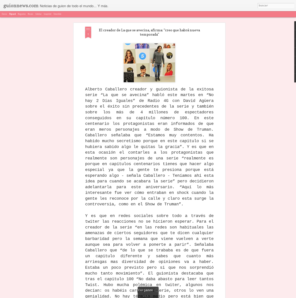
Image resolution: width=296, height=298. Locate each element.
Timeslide (57, 14)
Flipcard (12, 14)
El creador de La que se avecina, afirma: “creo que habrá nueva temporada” (149, 32)
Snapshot (47, 14)
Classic (4, 14)
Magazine (22, 14)
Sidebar (38, 14)
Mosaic (30, 14)
